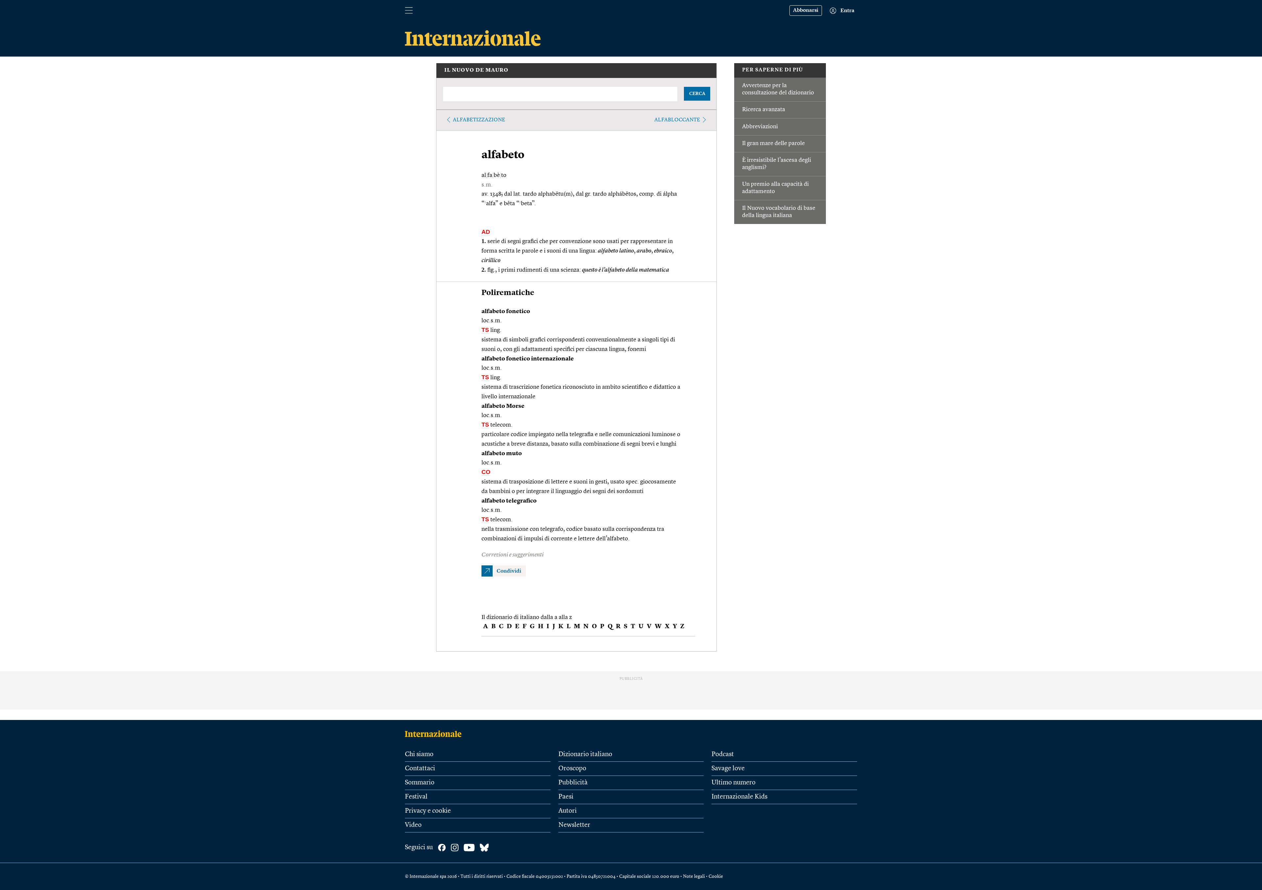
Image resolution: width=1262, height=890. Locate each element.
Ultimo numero (734, 782)
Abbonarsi (805, 10)
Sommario (419, 782)
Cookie (716, 876)
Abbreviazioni (760, 127)
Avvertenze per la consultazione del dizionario (778, 89)
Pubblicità (573, 782)
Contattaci (420, 768)
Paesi (565, 797)
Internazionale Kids (739, 797)
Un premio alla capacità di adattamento (775, 187)
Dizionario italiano (585, 754)
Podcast (723, 754)
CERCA (697, 93)
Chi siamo (419, 754)
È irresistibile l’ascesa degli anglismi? (776, 163)
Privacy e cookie (428, 811)
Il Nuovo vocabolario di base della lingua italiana (778, 211)
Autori (567, 811)
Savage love (728, 768)
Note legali (694, 876)
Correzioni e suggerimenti (512, 555)
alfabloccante (677, 120)
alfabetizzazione (479, 120)
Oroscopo (572, 768)
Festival (416, 797)
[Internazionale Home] (435, 733)
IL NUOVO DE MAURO (476, 70)
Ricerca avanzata (763, 109)
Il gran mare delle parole (773, 143)
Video (413, 825)
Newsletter (574, 825)
